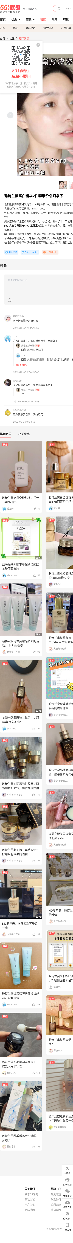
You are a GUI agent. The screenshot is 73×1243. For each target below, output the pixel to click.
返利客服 (56, 1204)
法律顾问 (56, 1209)
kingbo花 (17, 381)
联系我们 (56, 1199)
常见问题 (56, 1194)
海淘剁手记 (51, 252)
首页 (2, 38)
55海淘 (10, 9)
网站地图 (30, 1209)
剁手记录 (48, 27)
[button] (30, 9)
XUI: (23, 355)
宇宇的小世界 (19, 410)
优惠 (14, 19)
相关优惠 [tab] (24, 434)
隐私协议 (30, 1199)
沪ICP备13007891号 (56, 1229)
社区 (2, 27)
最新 (15, 27)
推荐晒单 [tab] (5, 434)
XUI (15, 336)
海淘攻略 (30, 27)
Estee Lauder (31, 252)
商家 (29, 19)
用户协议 (30, 1204)
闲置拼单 (66, 27)
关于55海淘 (31, 1194)
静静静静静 (18, 316)
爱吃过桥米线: (28, 345)
